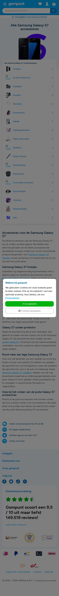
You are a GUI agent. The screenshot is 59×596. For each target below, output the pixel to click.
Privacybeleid (12, 298)
